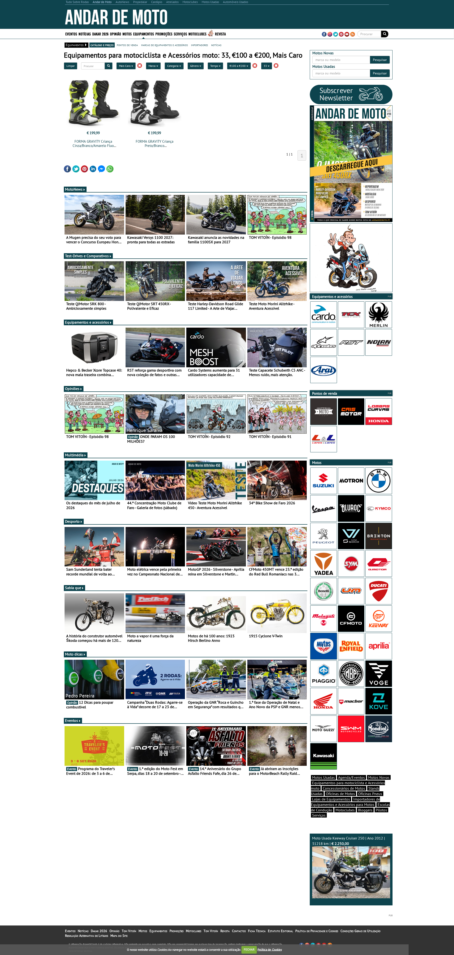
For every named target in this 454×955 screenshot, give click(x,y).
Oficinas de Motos (340, 793)
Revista (220, 34)
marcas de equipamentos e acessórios (164, 45)
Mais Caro (125, 66)
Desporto (72, 521)
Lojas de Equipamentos (331, 799)
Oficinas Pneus (370, 793)
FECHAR (249, 949)
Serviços (319, 815)
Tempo (214, 66)
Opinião (115, 34)
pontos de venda (127, 45)
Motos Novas (378, 777)
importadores (199, 45)
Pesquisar (380, 60)
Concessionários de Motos (344, 788)
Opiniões (72, 388)
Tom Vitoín (129, 931)
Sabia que (73, 587)
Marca (152, 66)
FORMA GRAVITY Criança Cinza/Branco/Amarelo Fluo (93, 143)
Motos (143, 931)
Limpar (70, 66)
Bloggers (365, 810)
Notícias (83, 931)
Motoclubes (197, 34)
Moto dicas (74, 654)
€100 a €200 (238, 66)
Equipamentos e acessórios (87, 322)
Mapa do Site (118, 936)
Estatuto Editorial (280, 931)
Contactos (239, 931)
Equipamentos (158, 931)
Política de (270, 949)
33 (266, 66)
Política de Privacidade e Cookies (316, 931)
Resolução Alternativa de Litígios (86, 936)
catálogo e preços (102, 45)
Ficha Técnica (257, 931)
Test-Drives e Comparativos (87, 255)
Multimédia (74, 455)
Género (194, 66)
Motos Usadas (323, 777)
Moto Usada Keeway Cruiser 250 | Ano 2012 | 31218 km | (348, 841)
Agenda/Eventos (351, 777)
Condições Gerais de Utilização (360, 931)
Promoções (163, 34)
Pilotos (381, 810)
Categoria (173, 66)
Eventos (71, 34)
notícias (216, 45)
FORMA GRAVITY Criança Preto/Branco (154, 143)
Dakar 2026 (100, 34)
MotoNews (74, 189)
